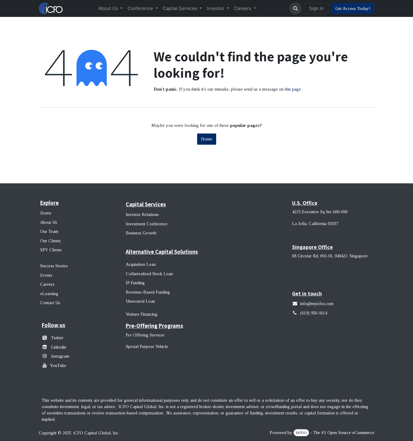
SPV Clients (51, 250)
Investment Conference (146, 224)
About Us (48, 222)
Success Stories (54, 266)
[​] (46, 356)
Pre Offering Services (145, 335)
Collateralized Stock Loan (149, 274)
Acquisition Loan (141, 264)
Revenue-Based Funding (148, 292)
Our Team (49, 231)
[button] (295, 8)
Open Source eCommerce (350, 432)
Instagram (59, 356)
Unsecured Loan (140, 301)
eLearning (49, 293)
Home (206, 139)
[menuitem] (110, 8)
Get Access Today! (352, 8)
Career (46, 284)
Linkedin (58, 347)
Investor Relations (142, 214)
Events (46, 275)
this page (293, 89)
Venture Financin (140, 314)
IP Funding (135, 283)
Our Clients (50, 241)
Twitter (57, 338)
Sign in (316, 8)
